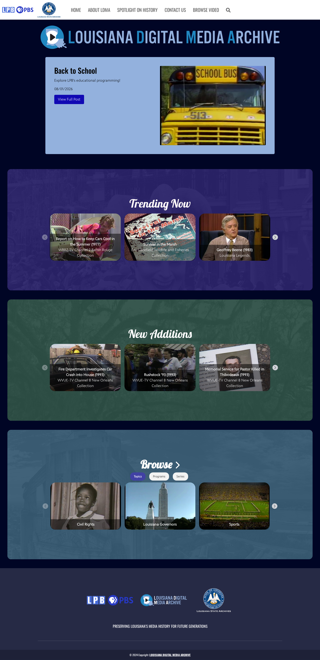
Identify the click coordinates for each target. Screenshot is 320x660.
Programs (159, 476)
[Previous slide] (45, 237)
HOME (76, 9)
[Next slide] (275, 237)
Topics (138, 476)
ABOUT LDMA (99, 9)
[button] (228, 10)
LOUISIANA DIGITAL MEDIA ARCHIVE (170, 655)
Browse (158, 464)
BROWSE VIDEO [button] (206, 9)
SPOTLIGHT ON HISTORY (137, 9)
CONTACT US (175, 9)
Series (180, 476)
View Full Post (69, 99)
